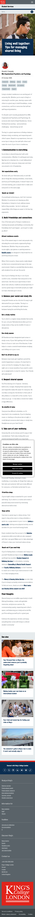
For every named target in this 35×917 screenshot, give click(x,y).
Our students (21, 85)
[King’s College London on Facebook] (4, 770)
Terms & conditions (7, 911)
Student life (5, 81)
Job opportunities (6, 850)
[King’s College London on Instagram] (13, 770)
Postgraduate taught (7, 788)
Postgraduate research (8, 790)
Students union (6, 845)
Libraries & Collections (8, 825)
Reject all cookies (17, 468)
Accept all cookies (17, 473)
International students (8, 793)
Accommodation (6, 827)
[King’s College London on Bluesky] (26, 770)
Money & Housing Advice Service (14, 579)
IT (2, 829)
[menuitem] (17, 786)
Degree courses (6, 786)
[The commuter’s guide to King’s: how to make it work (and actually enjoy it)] (17, 737)
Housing (4, 85)
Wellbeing (12, 81)
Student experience (7, 798)
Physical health (6, 89)
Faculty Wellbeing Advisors (12, 567)
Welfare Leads (28, 555)
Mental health (12, 85)
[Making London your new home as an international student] (17, 679)
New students (5, 809)
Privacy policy (19, 911)
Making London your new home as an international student (14, 692)
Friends (25, 81)
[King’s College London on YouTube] (21, 770)
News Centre (5, 841)
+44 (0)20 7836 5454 (7, 861)
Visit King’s (4, 848)
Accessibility (22, 914)
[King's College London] (17, 892)
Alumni (3, 813)
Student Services (8, 6)
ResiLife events (6, 252)
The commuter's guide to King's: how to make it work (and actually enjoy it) (17, 750)
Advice (18, 81)
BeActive (29, 533)
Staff (3, 811)
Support (14, 89)
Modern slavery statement (9, 914)
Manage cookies (17, 464)
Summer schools (6, 795)
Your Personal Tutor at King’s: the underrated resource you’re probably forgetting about (15, 662)
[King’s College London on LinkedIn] (17, 770)
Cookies (30, 914)
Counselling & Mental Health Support (19, 564)
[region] (17, 458)
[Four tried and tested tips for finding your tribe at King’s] (17, 708)
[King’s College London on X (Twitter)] (9, 770)
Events (3, 843)
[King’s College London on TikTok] (30, 770)
